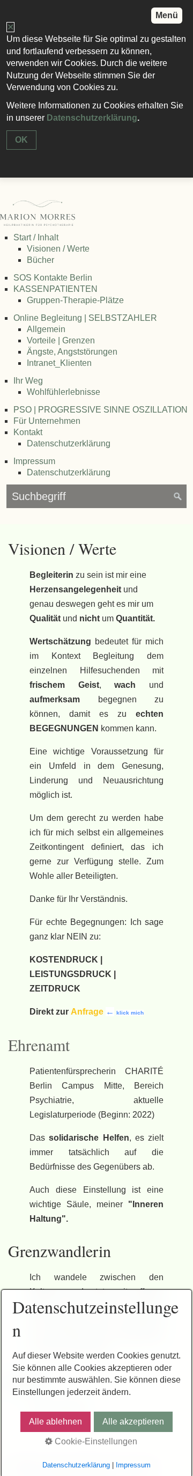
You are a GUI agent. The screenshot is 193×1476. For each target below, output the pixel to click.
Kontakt (27, 432)
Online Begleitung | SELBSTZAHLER (85, 317)
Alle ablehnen (55, 1421)
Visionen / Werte (58, 248)
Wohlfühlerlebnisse (63, 391)
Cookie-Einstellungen (95, 1441)
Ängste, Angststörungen (72, 351)
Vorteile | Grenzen (61, 340)
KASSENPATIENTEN (55, 288)
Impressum (34, 461)
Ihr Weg (28, 380)
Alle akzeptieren (133, 1421)
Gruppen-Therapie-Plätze (75, 300)
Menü (166, 15)
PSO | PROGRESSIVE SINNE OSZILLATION (100, 409)
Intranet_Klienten (59, 363)
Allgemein (46, 329)
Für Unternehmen (46, 420)
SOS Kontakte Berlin (52, 277)
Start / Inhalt (35, 237)
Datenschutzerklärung (68, 443)
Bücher (40, 260)
